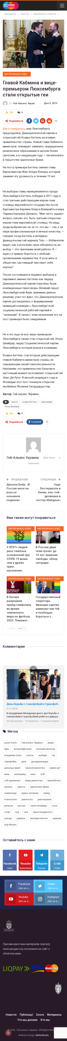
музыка (8, 787)
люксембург (46, 402)
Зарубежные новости (17, 74)
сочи (54, 805)
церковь (57, 818)
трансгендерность (42, 812)
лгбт (42, 774)
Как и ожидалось (14, 128)
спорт (7, 812)
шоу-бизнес (10, 824)
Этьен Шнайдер (12, 407)
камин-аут (55, 768)
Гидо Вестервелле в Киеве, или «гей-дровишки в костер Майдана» (48, 492)
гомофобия (10, 761)
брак (6, 749)
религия (8, 805)
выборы (43, 755)
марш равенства (34, 780)
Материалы (54, 1014)
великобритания (22, 749)
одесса (21, 787)
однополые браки (39, 787)
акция (50, 742)
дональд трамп (12, 768)
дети (23, 761)
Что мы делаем (27, 1019)
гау (53, 755)
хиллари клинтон (39, 818)
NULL (60, 66)
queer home (10, 742)
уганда (8, 818)
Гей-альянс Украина (32, 742)
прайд (46, 793)
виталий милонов (45, 749)
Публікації (26, 1014)
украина (21, 818)
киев (6, 774)
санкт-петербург (38, 805)
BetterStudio (42, 1035)
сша (26, 812)
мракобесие (53, 780)
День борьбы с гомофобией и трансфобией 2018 (33, 704)
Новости (11, 1014)
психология (10, 799)
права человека (30, 793)
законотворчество (35, 768)
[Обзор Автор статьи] (33, 444)
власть (15, 402)
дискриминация (39, 761)
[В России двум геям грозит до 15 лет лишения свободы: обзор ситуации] (48, 534)
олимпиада (10, 793)
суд (17, 812)
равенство (27, 799)
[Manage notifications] (8, 1033)
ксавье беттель (29, 402)
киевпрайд (20, 774)
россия (21, 805)
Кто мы (45, 1019)
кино (33, 774)
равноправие (45, 799)
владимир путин (13, 755)
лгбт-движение (12, 780)
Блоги (40, 1014)
